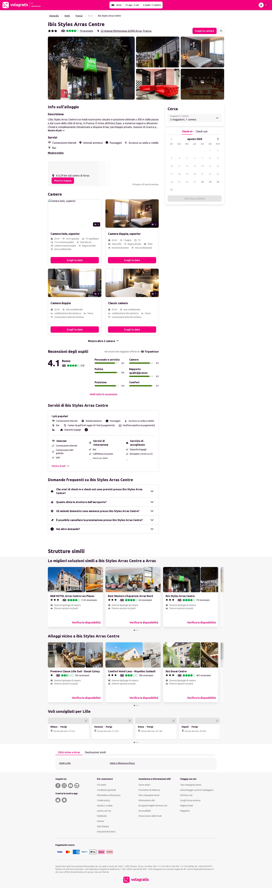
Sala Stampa (103, 826)
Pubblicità (102, 816)
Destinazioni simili (95, 752)
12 (187, 166)
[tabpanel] (136, 764)
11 (179, 166)
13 (194, 166)
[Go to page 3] (137, 630)
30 (218, 182)
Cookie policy (103, 800)
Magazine (185, 811)
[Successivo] (218, 139)
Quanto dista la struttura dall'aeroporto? (81, 502)
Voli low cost (186, 795)
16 (218, 166)
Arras (119, 5)
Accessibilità (145, 811)
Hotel (67, 15)
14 (202, 166)
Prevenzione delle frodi (150, 816)
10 (171, 166)
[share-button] (221, 30)
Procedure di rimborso (149, 790)
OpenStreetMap (151, 184)
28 (202, 182)
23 (218, 174)
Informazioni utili (147, 800)
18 (179, 174)
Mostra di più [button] (58, 466)
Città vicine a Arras (69, 752)
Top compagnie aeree (190, 785)
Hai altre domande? (68, 529)
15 (210, 166)
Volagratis (54, 15)
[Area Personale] (263, 5)
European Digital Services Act (153, 805)
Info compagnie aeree (149, 795)
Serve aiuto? (144, 785)
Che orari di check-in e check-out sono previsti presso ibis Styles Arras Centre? (99, 491)
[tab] (68, 752)
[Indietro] (171, 139)
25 (179, 182)
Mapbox (138, 184)
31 (171, 189)
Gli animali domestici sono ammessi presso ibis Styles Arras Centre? (97, 511)
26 (187, 182)
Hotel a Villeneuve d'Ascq (122, 763)
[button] (91, 68)
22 (210, 174)
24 (171, 182)
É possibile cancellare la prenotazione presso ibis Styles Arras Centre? (99, 520)
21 (202, 174)
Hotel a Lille (65, 763)
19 (187, 174)
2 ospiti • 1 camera (152, 5)
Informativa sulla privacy (108, 795)
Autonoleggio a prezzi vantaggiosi (196, 790)
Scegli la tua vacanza (190, 800)
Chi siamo (101, 785)
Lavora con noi (104, 811)
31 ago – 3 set (132, 5)
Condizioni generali (106, 790)
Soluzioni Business (106, 831)
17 (171, 174)
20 (194, 174)
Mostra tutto (56, 152)
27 (194, 182)
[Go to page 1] (134, 630)
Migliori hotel (186, 805)
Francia (79, 15)
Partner (100, 821)
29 (210, 182)
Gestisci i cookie (105, 805)
